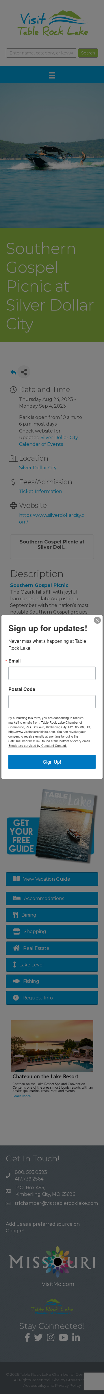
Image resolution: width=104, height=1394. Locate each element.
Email (14, 660)
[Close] (97, 620)
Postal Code (21, 689)
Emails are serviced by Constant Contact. (37, 745)
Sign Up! (52, 761)
